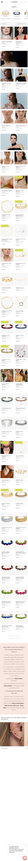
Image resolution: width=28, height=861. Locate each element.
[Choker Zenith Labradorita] (21, 375)
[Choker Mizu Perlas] (7, 182)
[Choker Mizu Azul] (7, 399)
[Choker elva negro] (21, 75)
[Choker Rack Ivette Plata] (7, 519)
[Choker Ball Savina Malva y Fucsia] (21, 593)
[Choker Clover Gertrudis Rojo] (7, 568)
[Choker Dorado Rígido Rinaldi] (21, 206)
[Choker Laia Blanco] (7, 33)
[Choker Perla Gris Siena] (21, 351)
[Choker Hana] (7, 471)
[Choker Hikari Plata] (21, 423)
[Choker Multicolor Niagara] (7, 302)
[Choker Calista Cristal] (7, 157)
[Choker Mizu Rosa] (21, 399)
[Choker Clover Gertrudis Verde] (7, 593)
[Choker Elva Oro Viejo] (7, 75)
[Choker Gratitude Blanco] (21, 255)
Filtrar (3, 23)
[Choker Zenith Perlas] (7, 375)
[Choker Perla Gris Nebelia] (21, 157)
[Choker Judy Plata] (7, 423)
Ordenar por (22, 23)
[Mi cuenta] (22, 2)
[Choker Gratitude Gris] (7, 255)
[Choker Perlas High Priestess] (7, 230)
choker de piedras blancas (18, 703)
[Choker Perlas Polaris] (7, 447)
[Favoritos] (19, 2)
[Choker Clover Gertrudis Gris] (21, 568)
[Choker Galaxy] (21, 279)
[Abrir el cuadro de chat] (25, 858)
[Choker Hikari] (21, 494)
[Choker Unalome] (7, 279)
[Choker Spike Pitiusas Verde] (21, 617)
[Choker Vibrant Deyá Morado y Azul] (7, 543)
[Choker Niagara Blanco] (7, 206)
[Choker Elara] (21, 471)
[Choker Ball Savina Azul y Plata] (7, 617)
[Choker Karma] (21, 302)
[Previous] (1, 15)
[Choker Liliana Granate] (7, 326)
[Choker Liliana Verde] (7, 351)
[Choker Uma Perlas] (21, 116)
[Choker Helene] (7, 116)
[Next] (27, 15)
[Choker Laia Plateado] (21, 33)
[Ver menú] (2, 2)
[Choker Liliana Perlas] (21, 182)
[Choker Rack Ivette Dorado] (21, 519)
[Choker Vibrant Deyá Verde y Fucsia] (21, 543)
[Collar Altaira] (21, 447)
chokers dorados (18, 678)
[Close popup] (25, 846)
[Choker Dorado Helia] (7, 494)
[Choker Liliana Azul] (21, 326)
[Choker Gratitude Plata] (21, 230)
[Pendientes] (12, 734)
